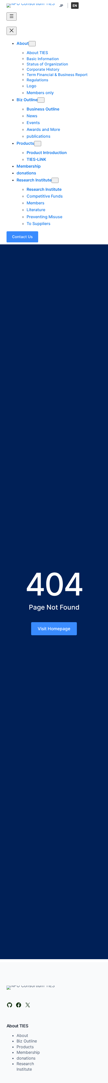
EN (75, 6)
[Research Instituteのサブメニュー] (55, 180)
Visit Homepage (54, 628)
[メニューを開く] (12, 16)
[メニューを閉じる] (12, 31)
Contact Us (22, 236)
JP (61, 6)
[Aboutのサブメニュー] (32, 43)
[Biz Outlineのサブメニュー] (40, 100)
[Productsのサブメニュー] (37, 143)
